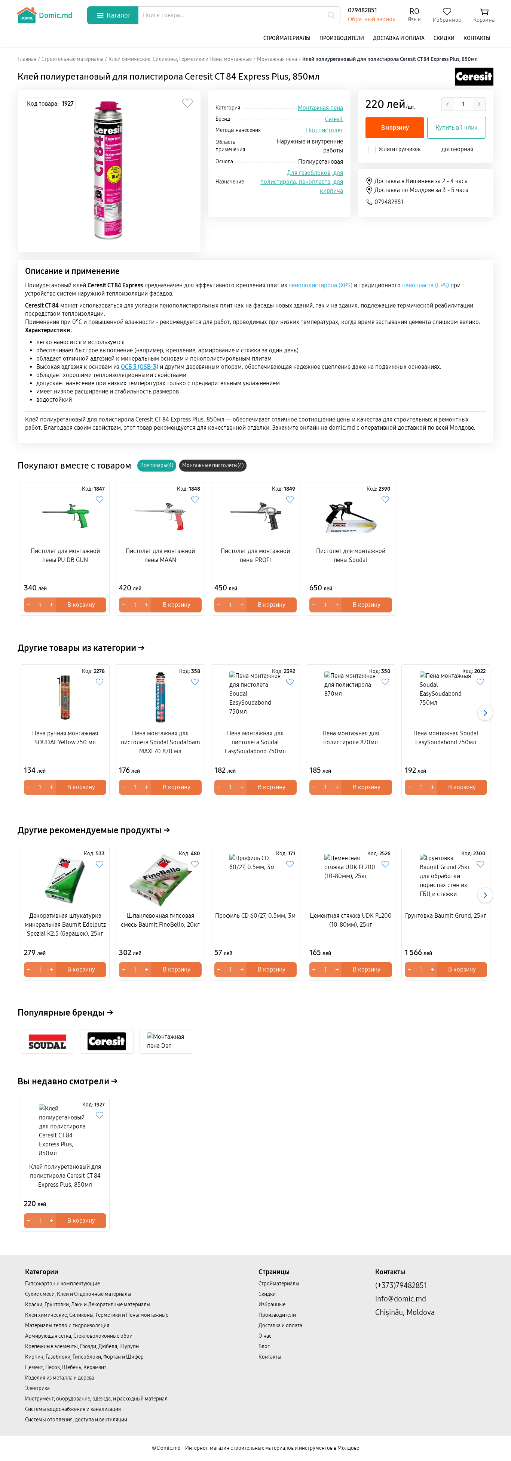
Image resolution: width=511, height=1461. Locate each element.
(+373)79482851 (401, 1285)
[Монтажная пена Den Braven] (166, 1041)
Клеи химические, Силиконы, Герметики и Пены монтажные (96, 1315)
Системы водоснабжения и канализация (73, 1409)
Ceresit (334, 119)
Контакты (476, 38)
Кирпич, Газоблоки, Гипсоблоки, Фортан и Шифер (84, 1357)
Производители (341, 38)
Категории (41, 1272)
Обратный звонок (372, 19)
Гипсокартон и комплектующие (62, 1284)
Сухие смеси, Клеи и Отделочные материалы (78, 1294)
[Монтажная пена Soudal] (47, 1041)
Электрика (37, 1388)
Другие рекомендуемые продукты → (94, 830)
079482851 (362, 10)
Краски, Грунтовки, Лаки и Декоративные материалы (87, 1304)
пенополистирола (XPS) (320, 285)
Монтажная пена (320, 107)
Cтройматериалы (286, 38)
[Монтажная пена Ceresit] (107, 1041)
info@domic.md (400, 1298)
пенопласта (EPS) (425, 285)
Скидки (444, 38)
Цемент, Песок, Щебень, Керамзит (65, 1367)
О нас (265, 1336)
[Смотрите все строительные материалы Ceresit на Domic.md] (474, 77)
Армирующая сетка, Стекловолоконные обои (78, 1336)
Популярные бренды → (65, 1012)
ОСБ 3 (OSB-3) (139, 366)
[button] (485, 712)
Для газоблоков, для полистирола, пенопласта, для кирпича (301, 181)
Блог (264, 1346)
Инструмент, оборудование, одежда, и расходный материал (96, 1399)
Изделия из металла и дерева (59, 1378)
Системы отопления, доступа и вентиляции (76, 1420)
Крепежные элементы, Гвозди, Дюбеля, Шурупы (82, 1346)
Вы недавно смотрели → (68, 1081)
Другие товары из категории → (81, 648)
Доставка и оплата (399, 38)
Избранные (271, 1304)
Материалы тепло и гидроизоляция (67, 1325)
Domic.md (55, 15)
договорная (457, 149)
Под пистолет (324, 130)
